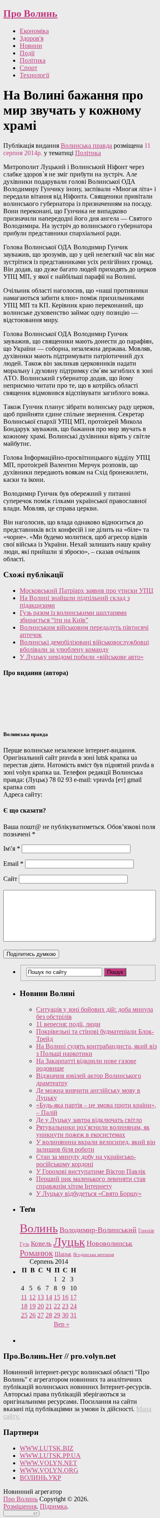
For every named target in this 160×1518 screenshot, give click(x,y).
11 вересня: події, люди (68, 1024)
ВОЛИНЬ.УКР (40, 1477)
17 (73, 1297)
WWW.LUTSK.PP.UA (50, 1455)
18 (24, 1306)
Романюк (36, 1253)
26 (32, 1315)
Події (27, 53)
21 (49, 1306)
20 (40, 1306)
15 (57, 1297)
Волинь (39, 1228)
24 (73, 1306)
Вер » (61, 1324)
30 (65, 1315)
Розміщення (20, 1506)
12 (32, 1297)
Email (13, 863)
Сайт (10, 878)
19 (32, 1306)
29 (57, 1315)
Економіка (34, 30)
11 (24, 1297)
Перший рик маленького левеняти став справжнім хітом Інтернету (91, 1182)
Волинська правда (86, 145)
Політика (33, 60)
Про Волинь (30, 13)
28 (49, 1315)
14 (49, 1297)
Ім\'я (11, 848)
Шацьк (63, 1254)
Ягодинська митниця (93, 1254)
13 (40, 1297)
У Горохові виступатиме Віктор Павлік (91, 1171)
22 (57, 1306)
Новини (31, 45)
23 (65, 1306)
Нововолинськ (110, 1243)
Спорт (28, 67)
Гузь (24, 1244)
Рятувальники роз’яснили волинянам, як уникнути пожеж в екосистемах (93, 1131)
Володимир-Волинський (98, 1230)
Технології (34, 75)
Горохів (146, 1230)
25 (24, 1315)
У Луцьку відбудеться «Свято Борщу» (89, 1193)
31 (73, 1315)
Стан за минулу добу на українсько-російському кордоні (86, 1160)
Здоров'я (31, 38)
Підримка (53, 1506)
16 (65, 1297)
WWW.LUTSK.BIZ (46, 1448)
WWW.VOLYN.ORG (49, 1470)
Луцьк (69, 1241)
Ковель (41, 1243)
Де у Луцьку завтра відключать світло (89, 1119)
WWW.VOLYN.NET (48, 1462)
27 (40, 1315)
